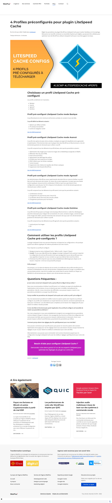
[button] (67, 4)
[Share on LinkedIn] (54, 365)
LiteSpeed (32, 32)
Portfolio (47, 4)
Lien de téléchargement (34, 132)
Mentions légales (45, 494)
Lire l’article (16, 433)
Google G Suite (62, 479)
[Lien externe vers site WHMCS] (79, 463)
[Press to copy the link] (110, 501)
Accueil (12, 479)
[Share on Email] (60, 365)
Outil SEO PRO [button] (37, 4)
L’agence (16, 4)
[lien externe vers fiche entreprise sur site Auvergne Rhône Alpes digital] (32, 463)
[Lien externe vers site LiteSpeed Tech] (64, 463)
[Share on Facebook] (51, 365)
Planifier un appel (88, 484)
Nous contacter (15, 484)
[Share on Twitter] (57, 365)
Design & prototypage (41, 481)
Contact (61, 4)
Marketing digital (39, 484)
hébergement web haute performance (83, 456)
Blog (54, 4)
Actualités (32, 413)
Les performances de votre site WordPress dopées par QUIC (54, 405)
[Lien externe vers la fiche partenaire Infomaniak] (95, 463)
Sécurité (78, 415)
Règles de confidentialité (60, 494)
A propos (13, 481)
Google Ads (61, 481)
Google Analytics (63, 484)
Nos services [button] (26, 4)
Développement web (40, 479)
